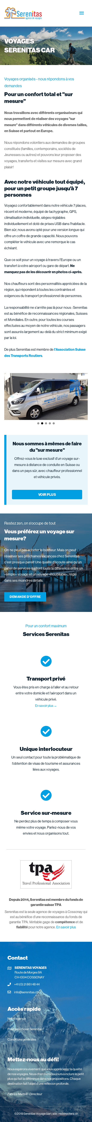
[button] (38, 423)
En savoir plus (66, 927)
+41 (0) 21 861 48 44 (27, 984)
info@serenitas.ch (26, 992)
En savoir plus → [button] (46, 706)
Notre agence (16, 1019)
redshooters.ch (68, 1114)
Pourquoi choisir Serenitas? (25, 1029)
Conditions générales (21, 1039)
